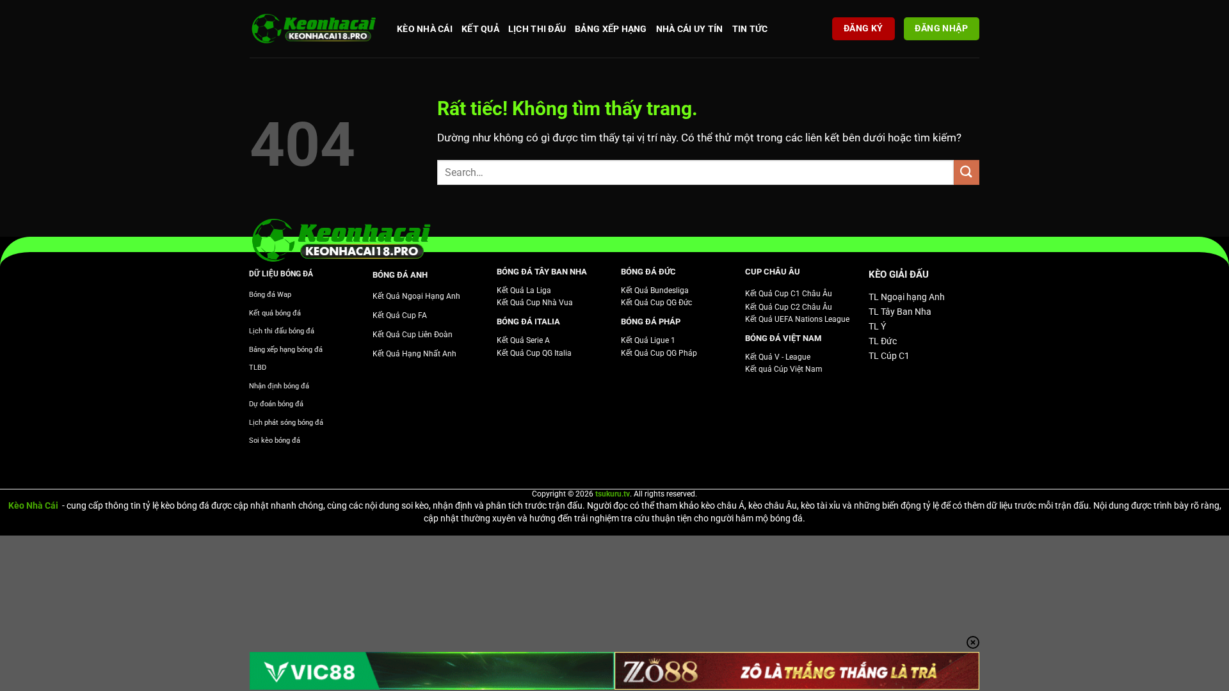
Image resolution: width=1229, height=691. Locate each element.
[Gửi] (966, 172)
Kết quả (480, 29)
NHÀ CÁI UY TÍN (689, 29)
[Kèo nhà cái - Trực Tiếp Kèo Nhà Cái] (314, 29)
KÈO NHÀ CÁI (425, 29)
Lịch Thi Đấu (537, 29)
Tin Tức (750, 29)
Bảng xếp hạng (611, 29)
